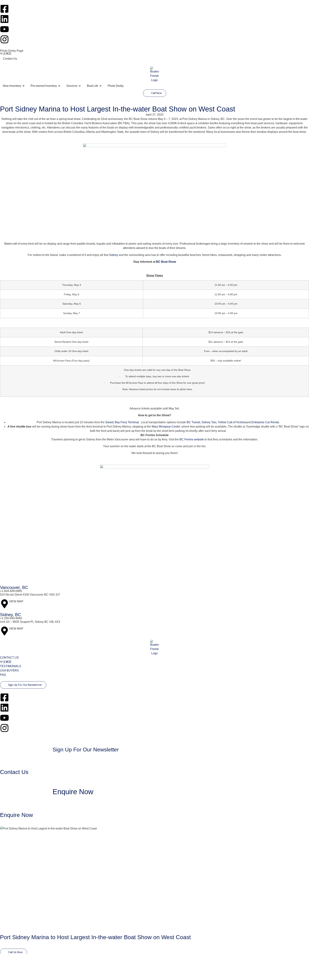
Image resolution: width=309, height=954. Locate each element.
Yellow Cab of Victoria (232, 422)
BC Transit (193, 422)
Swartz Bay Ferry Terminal (122, 422)
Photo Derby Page (11, 50)
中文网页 (5, 53)
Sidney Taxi (209, 422)
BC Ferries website (192, 439)
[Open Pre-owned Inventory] (59, 86)
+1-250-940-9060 (11, 618)
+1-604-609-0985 (11, 591)
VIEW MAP (16, 601)
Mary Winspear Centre (166, 426)
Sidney (114, 254)
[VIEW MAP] (4, 603)
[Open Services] (79, 86)
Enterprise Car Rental (265, 422)
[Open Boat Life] (100, 86)
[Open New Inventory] (23, 86)
